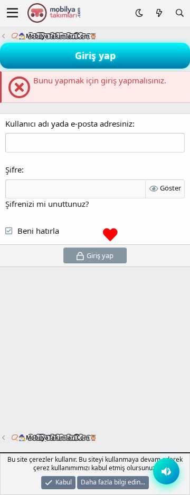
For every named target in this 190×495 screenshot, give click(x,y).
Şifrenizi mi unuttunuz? (47, 203)
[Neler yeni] (158, 13)
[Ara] (179, 13)
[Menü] (12, 13)
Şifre (13, 169)
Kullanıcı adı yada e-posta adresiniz (68, 123)
